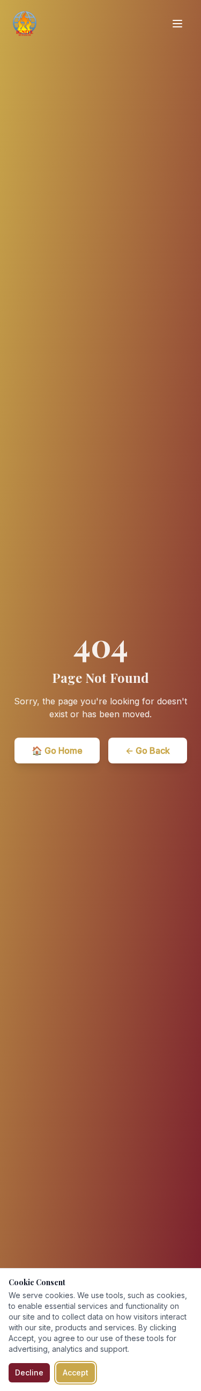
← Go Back (147, 750)
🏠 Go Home (57, 750)
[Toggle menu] (177, 23)
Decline (29, 1372)
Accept (75, 1372)
